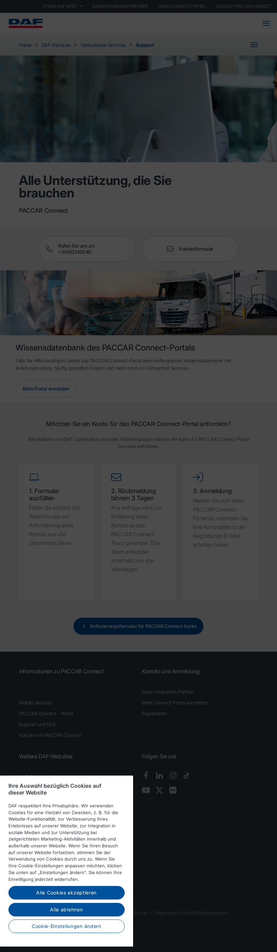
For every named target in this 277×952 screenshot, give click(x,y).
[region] (66, 861)
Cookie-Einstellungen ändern (66, 926)
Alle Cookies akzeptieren (66, 892)
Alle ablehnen (66, 909)
